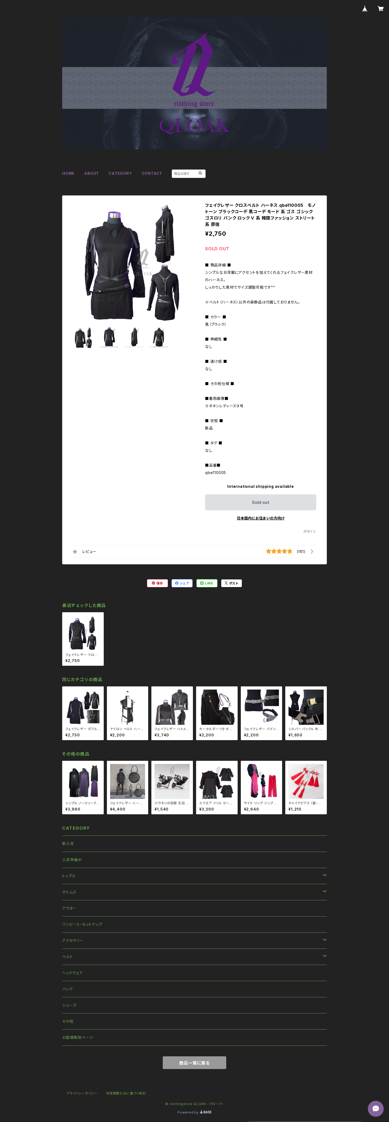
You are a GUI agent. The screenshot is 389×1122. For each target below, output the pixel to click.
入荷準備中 (72, 859)
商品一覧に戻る (194, 1063)
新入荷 (68, 843)
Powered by (189, 1112)
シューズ (69, 1005)
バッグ (67, 989)
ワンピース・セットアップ (82, 924)
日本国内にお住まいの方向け (260, 518)
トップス (69, 876)
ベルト (67, 956)
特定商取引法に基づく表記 (126, 1093)
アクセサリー (73, 940)
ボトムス (69, 892)
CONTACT (152, 173)
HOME (68, 173)
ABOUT (91, 173)
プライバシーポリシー (82, 1093)
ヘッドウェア (72, 973)
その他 (67, 1021)
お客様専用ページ (77, 1037)
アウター (69, 908)
